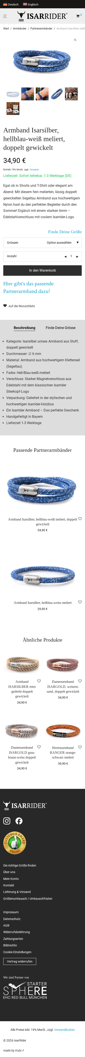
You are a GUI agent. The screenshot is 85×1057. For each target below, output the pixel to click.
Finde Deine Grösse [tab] (60, 328)
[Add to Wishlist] (80, 519)
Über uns (9, 872)
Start (6, 28)
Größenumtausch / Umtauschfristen (27, 898)
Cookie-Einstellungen (17, 952)
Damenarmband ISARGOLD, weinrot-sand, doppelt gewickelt (63, 686)
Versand (34, 169)
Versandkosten (64, 1029)
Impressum (11, 912)
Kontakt (8, 885)
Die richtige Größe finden (19, 865)
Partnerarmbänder (41, 28)
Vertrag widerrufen (19, 961)
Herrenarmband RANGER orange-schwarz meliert (63, 752)
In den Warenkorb (42, 270)
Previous (7, 60)
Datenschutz (11, 919)
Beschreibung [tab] (24, 328)
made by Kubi (12, 1050)
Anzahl (11, 256)
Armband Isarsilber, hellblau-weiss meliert (42, 603)
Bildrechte (10, 945)
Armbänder (19, 28)
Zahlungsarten (13, 939)
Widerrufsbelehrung (16, 932)
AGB (6, 925)
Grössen (12, 242)
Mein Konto (11, 879)
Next (78, 60)
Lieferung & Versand (17, 892)
